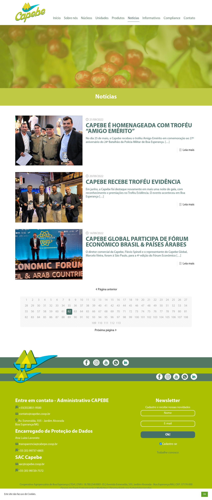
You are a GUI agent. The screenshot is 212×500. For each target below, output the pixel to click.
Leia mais (188, 150)
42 (112, 305)
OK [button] (204, 494)
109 (94, 323)
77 (161, 311)
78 (167, 311)
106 (173, 317)
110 (100, 323)
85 (44, 317)
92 (87, 317)
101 (143, 317)
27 (185, 300)
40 (99, 305)
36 (75, 305)
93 (93, 317)
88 (63, 317)
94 (99, 317)
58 (44, 311)
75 (148, 311)
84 (38, 317)
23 (161, 300)
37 (81, 305)
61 (63, 311)
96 (112, 317)
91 (81, 317)
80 (179, 311)
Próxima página (104, 330)
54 (185, 305)
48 (148, 305)
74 (142, 311)
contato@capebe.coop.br (34, 414)
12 (93, 300)
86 (50, 317)
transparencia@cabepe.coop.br (38, 444)
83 (32, 317)
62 (69, 311)
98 (124, 317)
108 (186, 317)
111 (106, 323)
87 (56, 317)
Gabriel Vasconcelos (141, 488)
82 (26, 317)
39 (93, 305)
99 (130, 317)
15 (112, 300)
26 (179, 300)
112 (112, 323)
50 (161, 305)
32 (50, 305)
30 (38, 305)
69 (112, 311)
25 (173, 300)
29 (32, 305)
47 (142, 305)
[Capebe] (30, 12)
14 (106, 300)
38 (87, 305)
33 (56, 305)
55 (26, 311)
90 (75, 317)
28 (26, 305)
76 (155, 311)
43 (118, 305)
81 (185, 311)
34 (63, 305)
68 (106, 311)
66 (93, 311)
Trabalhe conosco (168, 452)
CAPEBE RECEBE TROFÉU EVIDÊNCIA (133, 182)
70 (118, 311)
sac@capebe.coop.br (31, 464)
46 (136, 305)
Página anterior (107, 289)
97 (118, 317)
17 (124, 300)
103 (155, 317)
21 (148, 300)
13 (99, 300)
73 (136, 311)
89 (69, 317)
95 (106, 317)
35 (69, 305)
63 (75, 311)
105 (167, 317)
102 (149, 317)
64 (81, 311)
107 (179, 317)
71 (124, 311)
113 (118, 323)
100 (136, 317)
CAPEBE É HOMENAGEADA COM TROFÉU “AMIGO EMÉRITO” (139, 128)
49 (155, 305)
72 (130, 311)
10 (81, 300)
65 (87, 311)
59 (50, 311)
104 (161, 317)
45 (130, 305)
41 (106, 305)
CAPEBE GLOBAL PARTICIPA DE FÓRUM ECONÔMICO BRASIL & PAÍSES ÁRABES (137, 242)
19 (136, 300)
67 (99, 311)
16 (118, 300)
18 (130, 300)
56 (32, 311)
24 (167, 300)
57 (38, 311)
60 (56, 311)
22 (155, 300)
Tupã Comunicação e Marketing (90, 488)
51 (167, 305)
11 (87, 300)
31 (44, 305)
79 (173, 311)
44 (124, 305)
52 (173, 305)
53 (179, 305)
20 (142, 300)
